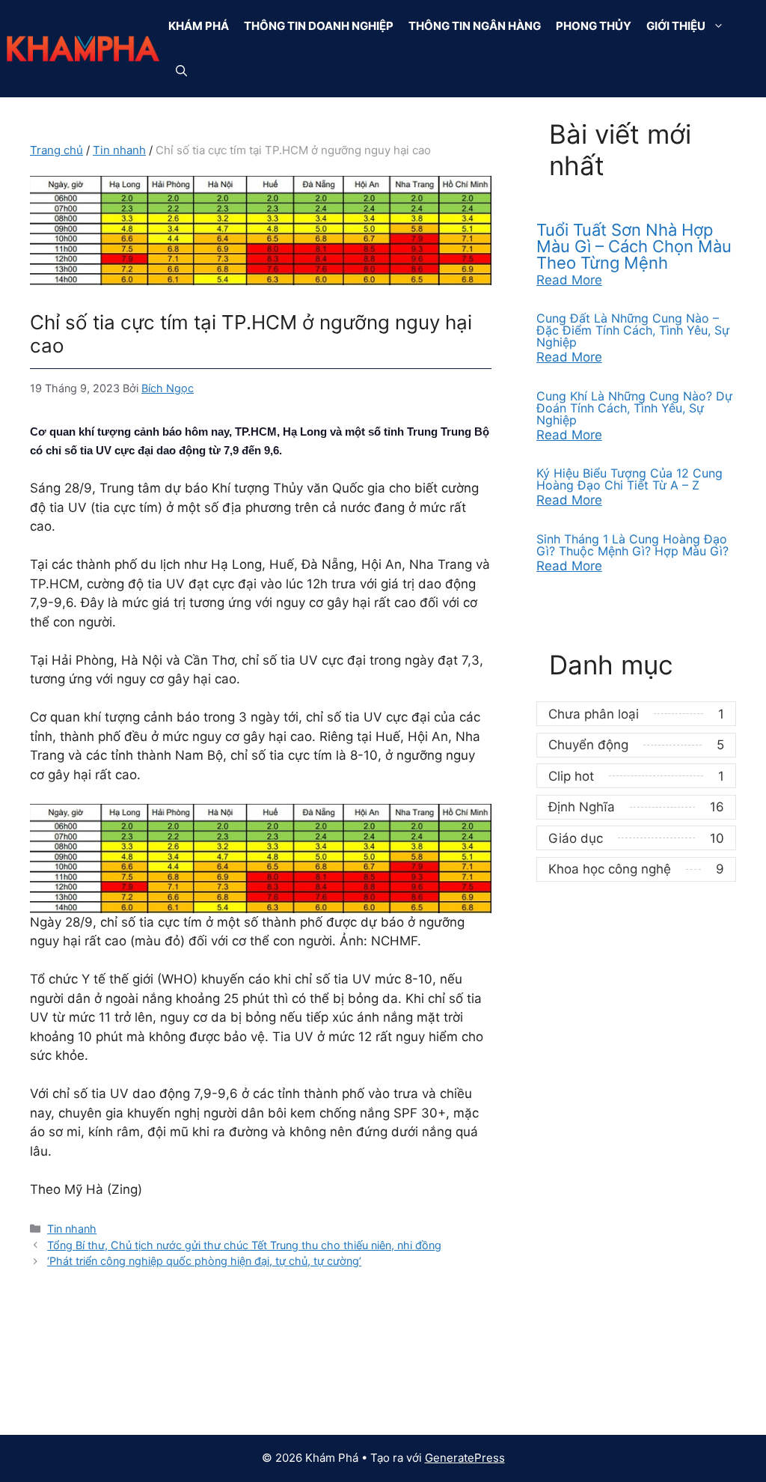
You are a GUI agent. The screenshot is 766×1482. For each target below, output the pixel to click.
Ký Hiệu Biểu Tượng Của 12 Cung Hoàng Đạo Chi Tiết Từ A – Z (629, 479)
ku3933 (53, 1353)
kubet (47, 1395)
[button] (722, 26)
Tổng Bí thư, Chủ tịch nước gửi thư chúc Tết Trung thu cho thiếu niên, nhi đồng (244, 1245)
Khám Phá (198, 26)
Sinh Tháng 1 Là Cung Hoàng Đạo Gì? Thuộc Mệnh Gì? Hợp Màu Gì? (632, 544)
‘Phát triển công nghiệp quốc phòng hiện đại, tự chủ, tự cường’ (204, 1260)
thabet (540, 1353)
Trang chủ (56, 150)
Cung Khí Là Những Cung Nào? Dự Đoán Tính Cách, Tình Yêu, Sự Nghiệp (634, 407)
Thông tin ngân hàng (474, 26)
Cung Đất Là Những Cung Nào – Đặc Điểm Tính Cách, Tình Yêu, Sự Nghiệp (632, 330)
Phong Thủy (593, 26)
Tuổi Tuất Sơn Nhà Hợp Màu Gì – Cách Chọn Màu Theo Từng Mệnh (634, 246)
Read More (569, 279)
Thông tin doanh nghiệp (318, 26)
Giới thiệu (675, 26)
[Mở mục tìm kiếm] (181, 71)
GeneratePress (465, 1458)
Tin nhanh (119, 150)
